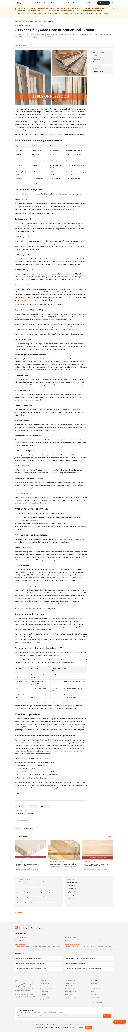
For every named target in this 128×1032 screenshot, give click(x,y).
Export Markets (95, 997)
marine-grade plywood (24, 300)
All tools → (70, 898)
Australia (31, 813)
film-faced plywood (44, 703)
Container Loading (73, 885)
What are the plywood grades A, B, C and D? (30, 963)
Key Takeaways (21, 45)
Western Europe (33, 807)
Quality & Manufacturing (97, 1002)
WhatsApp (53, 13)
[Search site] (83, 2)
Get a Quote (103, 3)
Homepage (94, 983)
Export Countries (95, 1000)
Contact (75, 3)
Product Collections (96, 994)
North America (20, 807)
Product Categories (45, 986)
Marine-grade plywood (21, 937)
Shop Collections (44, 1000)
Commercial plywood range (72, 944)
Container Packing (70, 983)
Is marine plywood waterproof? (76, 963)
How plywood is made (20, 944)
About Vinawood (95, 988)
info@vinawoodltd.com (101, 13)
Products (37, 3)
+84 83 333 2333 (19, 996)
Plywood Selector (73, 892)
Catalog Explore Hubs (46, 991)
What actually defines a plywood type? (29, 958)
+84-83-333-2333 (65, 13)
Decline (80, 1027)
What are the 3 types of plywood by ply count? (81, 958)
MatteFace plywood (67, 706)
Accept (88, 1027)
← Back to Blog (19, 912)
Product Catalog (44, 983)
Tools (46, 3)
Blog (69, 3)
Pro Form (22, 327)
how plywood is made (53, 134)
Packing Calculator (73, 895)
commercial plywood (57, 751)
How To (25, 21)
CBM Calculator (72, 882)
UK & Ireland (45, 807)
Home (16, 21)
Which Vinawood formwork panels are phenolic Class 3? (84, 968)
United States (20, 813)
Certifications (43, 994)
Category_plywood (28, 828)
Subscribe (107, 1016)
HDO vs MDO (73, 330)
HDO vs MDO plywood (71, 937)
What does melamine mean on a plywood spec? (31, 968)
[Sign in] (112, 3)
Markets (53, 3)
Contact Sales (95, 986)
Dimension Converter (71, 991)
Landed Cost (71, 888)
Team (92, 991)
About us (61, 3)
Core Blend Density (70, 997)
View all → (110, 836)
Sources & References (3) (23, 820)
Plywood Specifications (46, 988)
